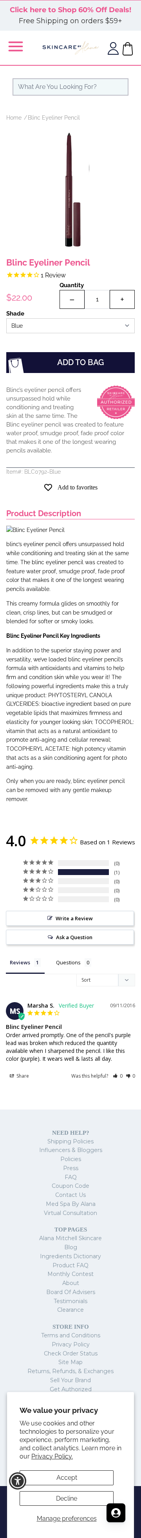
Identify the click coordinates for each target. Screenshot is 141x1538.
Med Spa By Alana (71, 1204)
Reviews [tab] (20, 962)
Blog (70, 1247)
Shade (15, 313)
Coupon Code (70, 1185)
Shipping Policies (70, 1141)
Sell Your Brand (70, 1380)
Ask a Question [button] (74, 937)
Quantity (72, 285)
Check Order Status (71, 1353)
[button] (117, 1076)
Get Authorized (71, 1389)
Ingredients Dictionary (70, 1256)
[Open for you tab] (116, 1512)
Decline (66, 1498)
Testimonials (70, 1301)
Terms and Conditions (70, 1335)
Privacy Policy (71, 1344)
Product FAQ (70, 1265)
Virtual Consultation (70, 1213)
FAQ (71, 1177)
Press (70, 1168)
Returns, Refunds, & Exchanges (70, 1371)
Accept (66, 1477)
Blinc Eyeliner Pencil (54, 117)
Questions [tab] (68, 962)
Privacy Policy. (52, 1456)
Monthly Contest (70, 1274)
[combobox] (70, 87)
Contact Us (70, 1194)
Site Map (70, 1362)
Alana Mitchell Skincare (70, 1238)
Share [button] (22, 1076)
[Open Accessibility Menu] (18, 1481)
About (70, 1283)
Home (14, 117)
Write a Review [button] (74, 918)
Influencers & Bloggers (70, 1150)
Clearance (70, 1309)
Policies (70, 1159)
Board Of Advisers (70, 1292)
